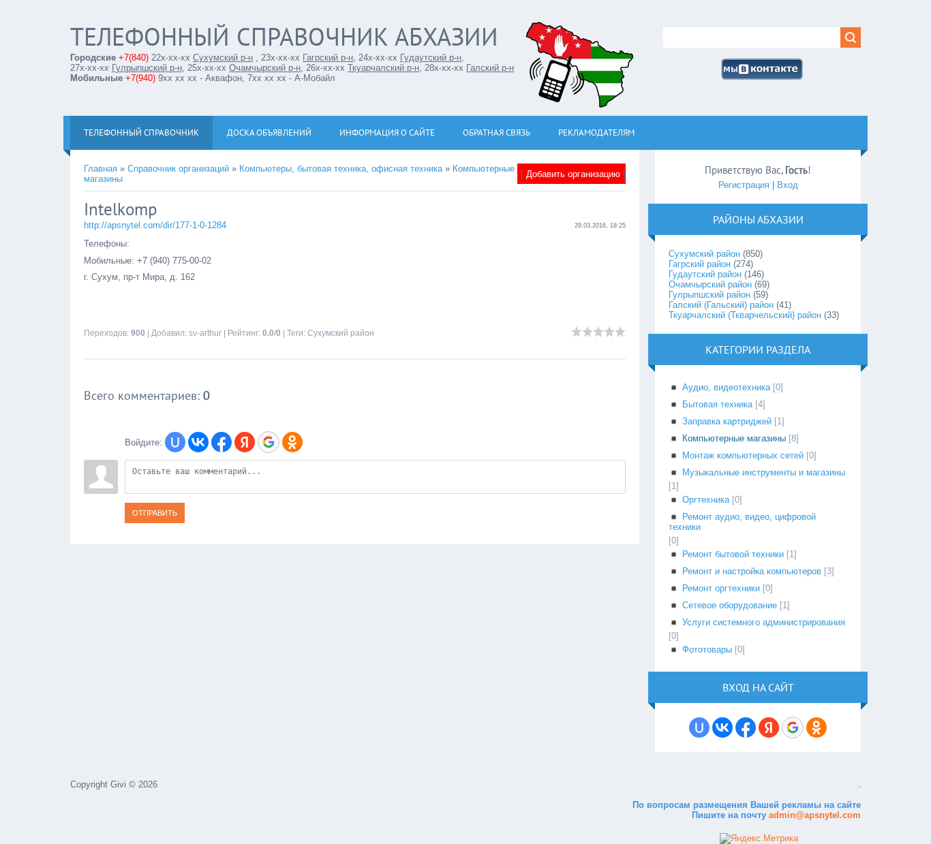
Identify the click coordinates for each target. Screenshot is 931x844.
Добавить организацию (573, 174)
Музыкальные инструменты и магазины (763, 472)
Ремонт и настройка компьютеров (751, 571)
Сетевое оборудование (729, 605)
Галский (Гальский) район (721, 305)
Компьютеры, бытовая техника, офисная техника (340, 168)
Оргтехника (705, 500)
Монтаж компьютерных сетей (743, 455)
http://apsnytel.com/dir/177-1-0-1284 (155, 225)
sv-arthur (205, 333)
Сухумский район (340, 333)
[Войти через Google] (268, 442)
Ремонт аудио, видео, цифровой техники (742, 522)
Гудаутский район (705, 274)
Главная (100, 168)
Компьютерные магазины (734, 438)
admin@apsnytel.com (813, 815)
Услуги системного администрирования (763, 622)
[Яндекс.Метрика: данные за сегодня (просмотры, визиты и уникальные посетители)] (759, 838)
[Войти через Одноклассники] (292, 442)
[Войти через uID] (175, 442)
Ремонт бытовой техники (733, 554)
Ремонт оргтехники (721, 588)
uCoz (859, 787)
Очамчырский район (710, 284)
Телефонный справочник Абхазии (284, 36)
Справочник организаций (178, 168)
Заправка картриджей (727, 421)
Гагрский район (700, 264)
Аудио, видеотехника (726, 387)
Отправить (154, 513)
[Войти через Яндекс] (244, 442)
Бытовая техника (717, 404)
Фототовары (707, 649)
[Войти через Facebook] (221, 442)
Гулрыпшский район (709, 295)
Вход (787, 185)
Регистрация (743, 185)
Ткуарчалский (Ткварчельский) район (745, 315)
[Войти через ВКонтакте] (198, 442)
